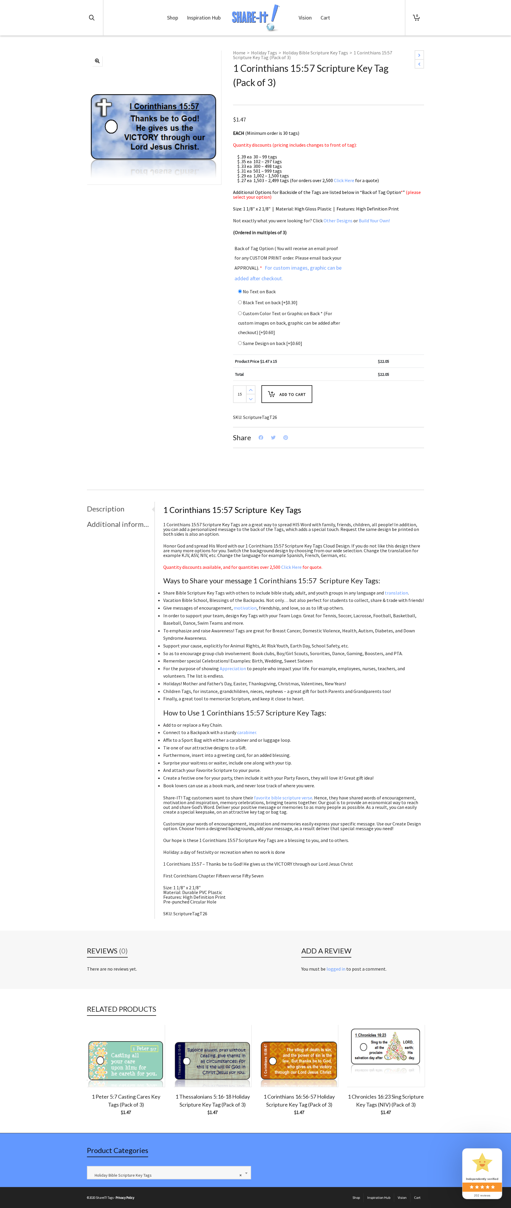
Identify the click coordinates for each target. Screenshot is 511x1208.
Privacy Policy (125, 1198)
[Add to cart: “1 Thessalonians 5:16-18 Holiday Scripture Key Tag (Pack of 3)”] (187, 1073)
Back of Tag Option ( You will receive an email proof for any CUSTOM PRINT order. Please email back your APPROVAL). (288, 263)
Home (239, 52)
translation (396, 593)
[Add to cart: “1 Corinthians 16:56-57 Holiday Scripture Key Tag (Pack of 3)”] (274, 1073)
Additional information (119, 524)
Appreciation (233, 668)
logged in (335, 969)
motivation (245, 608)
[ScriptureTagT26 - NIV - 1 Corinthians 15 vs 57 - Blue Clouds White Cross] (97, 61)
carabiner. (247, 732)
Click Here (344, 180)
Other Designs (338, 221)
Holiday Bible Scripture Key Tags (315, 52)
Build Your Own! (374, 221)
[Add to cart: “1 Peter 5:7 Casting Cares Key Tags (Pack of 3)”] (100, 1073)
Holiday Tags (264, 52)
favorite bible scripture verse (283, 798)
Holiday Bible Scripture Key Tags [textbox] (167, 1175)
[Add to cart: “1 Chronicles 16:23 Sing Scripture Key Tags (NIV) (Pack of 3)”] (360, 1073)
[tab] (120, 509)
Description (105, 508)
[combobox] (169, 1172)
